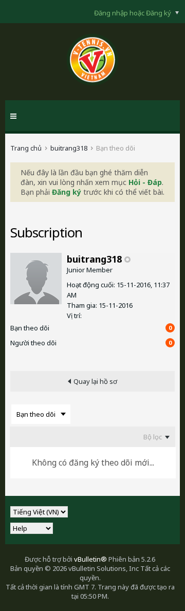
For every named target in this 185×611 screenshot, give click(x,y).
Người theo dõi (33, 342)
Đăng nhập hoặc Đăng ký (133, 12)
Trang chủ (26, 148)
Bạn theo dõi (29, 327)
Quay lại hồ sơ (95, 381)
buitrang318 (68, 148)
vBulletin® (90, 559)
